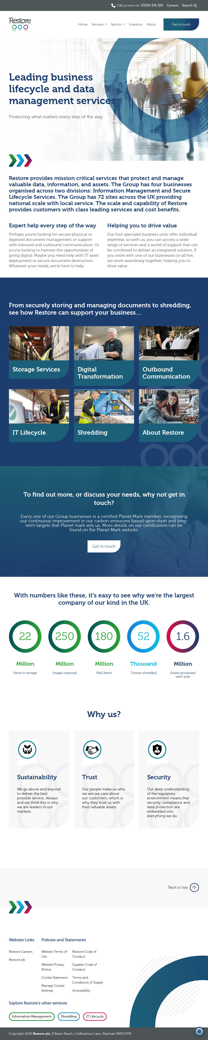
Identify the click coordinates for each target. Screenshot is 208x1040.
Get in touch (181, 24)
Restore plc (17, 960)
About (151, 24)
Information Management (32, 1016)
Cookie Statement (54, 977)
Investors (136, 24)
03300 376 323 (152, 5)
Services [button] (98, 24)
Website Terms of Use (54, 954)
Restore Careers (20, 952)
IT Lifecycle (95, 1016)
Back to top (178, 887)
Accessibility (81, 990)
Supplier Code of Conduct (84, 967)
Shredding (69, 1016)
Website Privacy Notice (52, 967)
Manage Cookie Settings (53, 988)
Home (83, 24)
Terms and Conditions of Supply (87, 980)
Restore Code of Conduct (84, 954)
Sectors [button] (116, 24)
